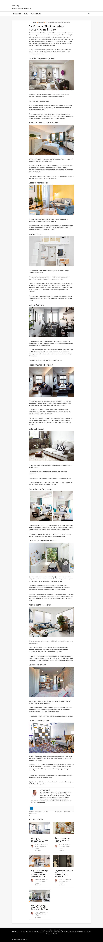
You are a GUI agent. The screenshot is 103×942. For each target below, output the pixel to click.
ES (48, 934)
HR (21, 932)
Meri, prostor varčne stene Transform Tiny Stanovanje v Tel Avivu (39, 907)
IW (46, 932)
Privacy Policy (36, 14)
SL (90, 932)
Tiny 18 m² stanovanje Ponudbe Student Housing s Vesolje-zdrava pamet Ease (39, 873)
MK (67, 932)
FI (32, 932)
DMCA (26, 14)
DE (37, 932)
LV (62, 932)
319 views (59, 811)
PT (73, 932)
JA (54, 932)
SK (87, 932)
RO (79, 932)
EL (43, 932)
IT (56, 932)
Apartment (38, 850)
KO (59, 932)
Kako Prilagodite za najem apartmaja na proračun (62, 840)
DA (24, 932)
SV (50, 934)
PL (76, 932)
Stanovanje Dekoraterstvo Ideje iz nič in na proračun (39, 840)
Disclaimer (17, 14)
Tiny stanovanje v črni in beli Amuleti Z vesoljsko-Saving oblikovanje (64, 873)
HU (49, 932)
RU (82, 932)
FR (35, 932)
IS (51, 932)
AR (13, 932)
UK (56, 934)
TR (53, 934)
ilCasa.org (15, 6)
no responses (70, 811)
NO (70, 932)
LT (64, 932)
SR (84, 932)
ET (30, 932)
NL (27, 932)
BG (15, 932)
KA (40, 932)
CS (18, 932)
